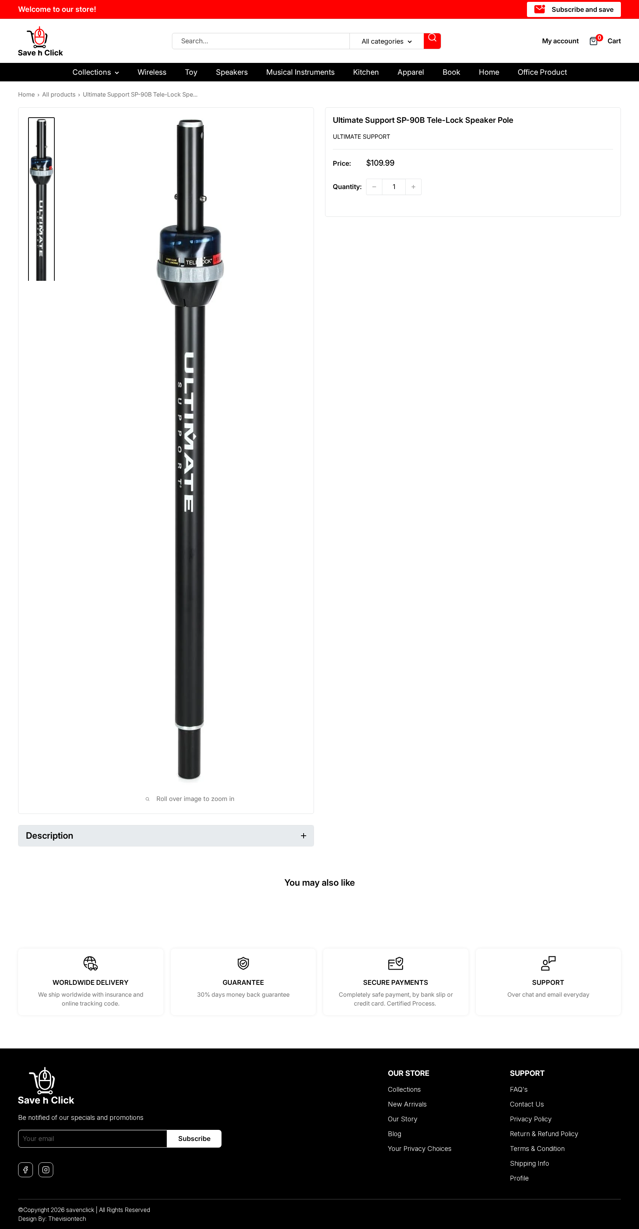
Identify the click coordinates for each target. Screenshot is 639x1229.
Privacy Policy (531, 1119)
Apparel (411, 72)
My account (560, 41)
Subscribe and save (581, 9)
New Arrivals (407, 1104)
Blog (394, 1134)
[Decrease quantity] (374, 187)
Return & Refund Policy (544, 1134)
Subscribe (194, 1138)
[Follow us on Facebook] (25, 1169)
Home (489, 72)
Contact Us (527, 1104)
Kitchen (366, 72)
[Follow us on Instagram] (45, 1169)
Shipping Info (529, 1163)
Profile (519, 1178)
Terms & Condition (537, 1148)
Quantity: (347, 187)
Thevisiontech (67, 1218)
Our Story (402, 1119)
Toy (191, 72)
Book (451, 72)
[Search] (432, 41)
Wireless (152, 72)
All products (58, 94)
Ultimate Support (361, 136)
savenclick (80, 1209)
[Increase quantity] (413, 187)
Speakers (232, 72)
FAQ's (519, 1089)
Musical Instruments (300, 72)
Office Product (542, 72)
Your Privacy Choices (420, 1148)
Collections (91, 72)
